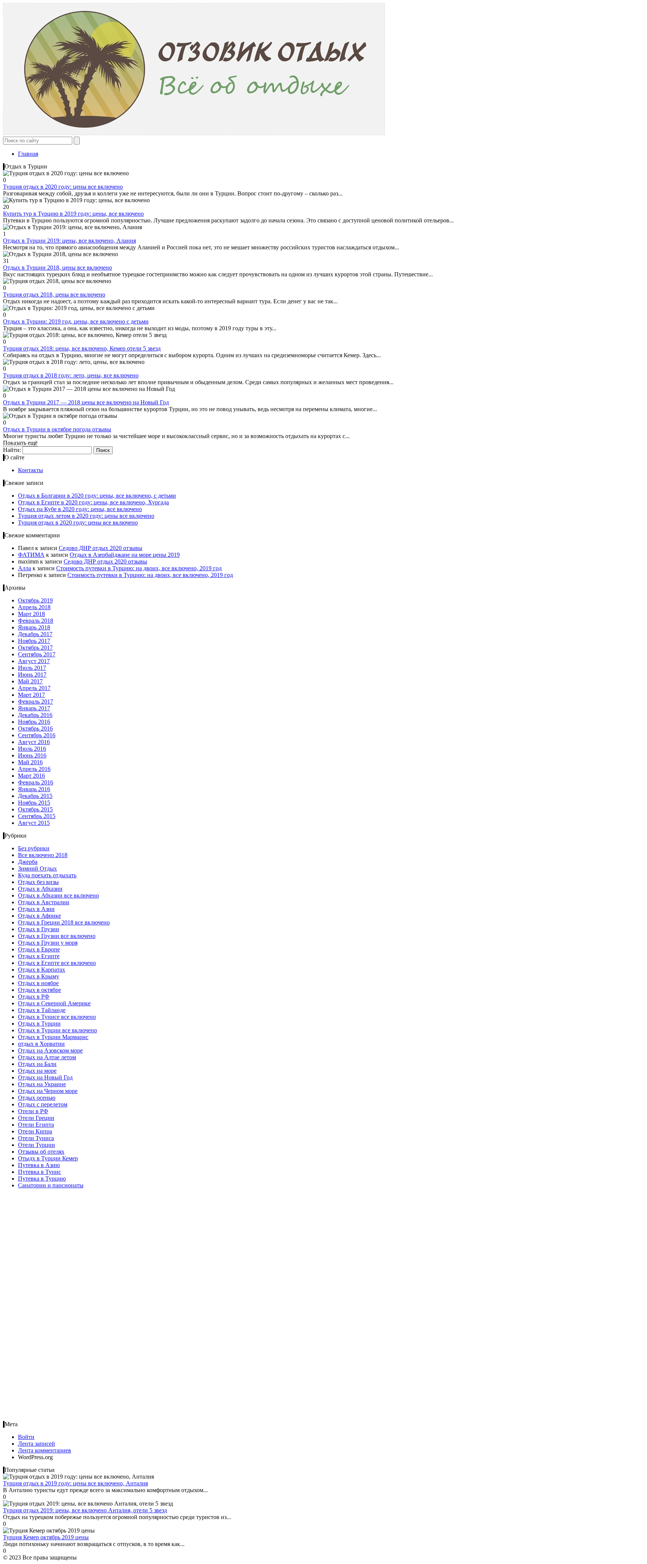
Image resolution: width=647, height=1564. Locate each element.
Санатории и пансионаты (50, 1185)
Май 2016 (30, 762)
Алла (24, 568)
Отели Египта (36, 1124)
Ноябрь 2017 (34, 641)
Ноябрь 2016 (34, 722)
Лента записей (36, 1443)
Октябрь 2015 (35, 809)
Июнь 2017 (32, 674)
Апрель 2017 (34, 688)
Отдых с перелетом (42, 1104)
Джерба (27, 862)
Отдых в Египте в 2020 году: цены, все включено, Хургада (93, 502)
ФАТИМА (31, 555)
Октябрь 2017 (35, 647)
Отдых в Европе (39, 949)
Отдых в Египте (39, 956)
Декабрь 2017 (35, 634)
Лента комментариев (44, 1450)
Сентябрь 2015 (36, 816)
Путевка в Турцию (42, 1178)
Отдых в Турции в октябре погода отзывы (57, 429)
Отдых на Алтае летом (47, 1057)
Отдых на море (37, 1071)
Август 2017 (34, 661)
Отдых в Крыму (38, 976)
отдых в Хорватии (41, 1044)
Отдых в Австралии (43, 902)
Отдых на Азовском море (50, 1050)
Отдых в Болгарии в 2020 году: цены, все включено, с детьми (97, 495)
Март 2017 (31, 695)
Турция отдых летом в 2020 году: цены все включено (86, 516)
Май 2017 (30, 681)
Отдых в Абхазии (40, 889)
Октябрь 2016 (35, 728)
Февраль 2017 (35, 701)
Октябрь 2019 (35, 600)
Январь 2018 (34, 627)
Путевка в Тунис (39, 1172)
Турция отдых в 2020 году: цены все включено (63, 186)
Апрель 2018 (34, 607)
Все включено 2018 (42, 855)
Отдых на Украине (42, 1084)
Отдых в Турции (39, 1023)
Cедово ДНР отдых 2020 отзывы (100, 548)
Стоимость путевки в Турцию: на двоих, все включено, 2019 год (139, 568)
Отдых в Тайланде (42, 1010)
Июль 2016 (32, 748)
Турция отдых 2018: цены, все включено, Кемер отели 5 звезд (82, 348)
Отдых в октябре (39, 990)
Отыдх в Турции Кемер (48, 1158)
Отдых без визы (38, 882)
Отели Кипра (35, 1131)
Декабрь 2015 (35, 796)
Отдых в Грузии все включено (56, 936)
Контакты (30, 470)
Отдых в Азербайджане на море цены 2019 (125, 555)
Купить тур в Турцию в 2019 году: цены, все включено (73, 213)
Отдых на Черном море (48, 1091)
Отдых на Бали (37, 1064)
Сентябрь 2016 (36, 735)
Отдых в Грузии (38, 929)
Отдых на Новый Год (45, 1077)
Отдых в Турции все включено (57, 1030)
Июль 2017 (32, 668)
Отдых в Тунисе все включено (57, 1017)
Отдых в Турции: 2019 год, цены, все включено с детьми (76, 321)
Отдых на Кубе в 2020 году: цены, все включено (80, 509)
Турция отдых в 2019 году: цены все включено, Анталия (75, 1483)
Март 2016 (31, 775)
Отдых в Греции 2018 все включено (64, 922)
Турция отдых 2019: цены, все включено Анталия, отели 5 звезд (85, 1510)
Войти (26, 1437)
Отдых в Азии (36, 909)
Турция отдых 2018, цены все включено (54, 294)
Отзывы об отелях (41, 1151)
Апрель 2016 (34, 769)
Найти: (12, 450)
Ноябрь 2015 (34, 802)
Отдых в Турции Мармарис (53, 1037)
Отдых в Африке (39, 915)
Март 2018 (31, 614)
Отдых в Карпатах (41, 969)
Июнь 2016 (32, 755)
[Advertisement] (50, 1307)
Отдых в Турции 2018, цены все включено (57, 267)
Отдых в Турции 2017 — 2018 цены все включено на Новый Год (86, 402)
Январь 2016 (34, 789)
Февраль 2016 (35, 782)
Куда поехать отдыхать (47, 875)
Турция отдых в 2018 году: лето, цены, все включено (71, 375)
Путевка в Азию (39, 1165)
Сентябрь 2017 (36, 654)
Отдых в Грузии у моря (48, 942)
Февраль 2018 (35, 620)
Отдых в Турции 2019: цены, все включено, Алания (69, 240)
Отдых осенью (36, 1097)
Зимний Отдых (37, 868)
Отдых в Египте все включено (57, 963)
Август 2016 (34, 742)
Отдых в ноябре (38, 983)
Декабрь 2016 (35, 715)
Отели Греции (36, 1118)
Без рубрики (33, 848)
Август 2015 (34, 823)
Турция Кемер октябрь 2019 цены (46, 1537)
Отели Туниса (36, 1138)
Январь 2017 (34, 708)
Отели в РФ (33, 1111)
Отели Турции (36, 1145)
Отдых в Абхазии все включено (58, 895)
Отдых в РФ (33, 996)
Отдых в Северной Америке (54, 1003)
